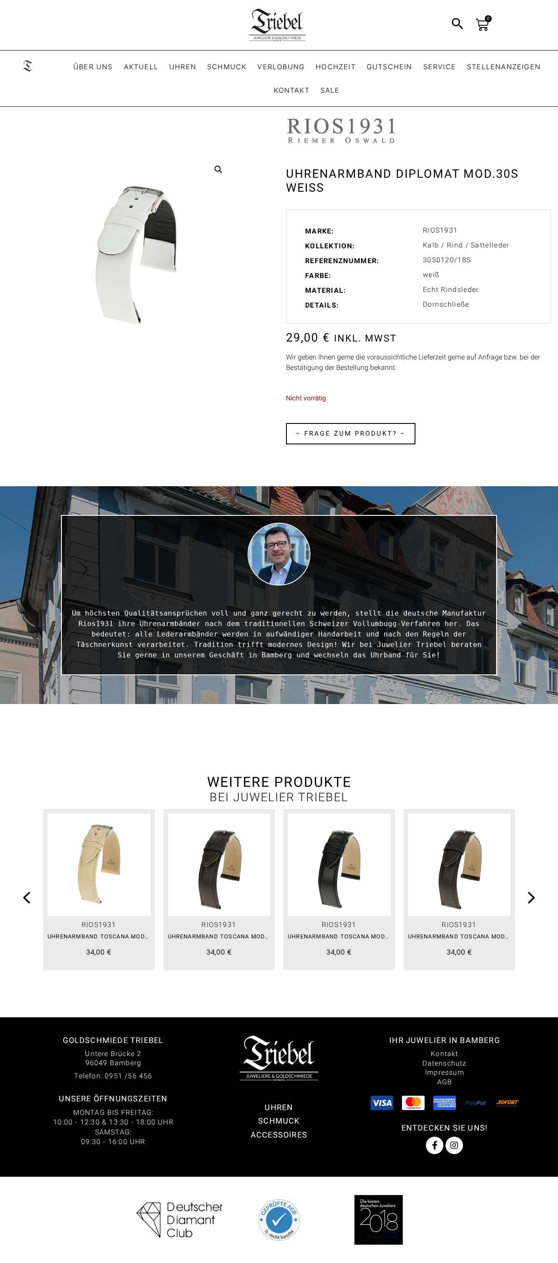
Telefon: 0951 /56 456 (113, 1076)
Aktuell (141, 66)
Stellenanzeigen (504, 66)
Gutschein (389, 66)
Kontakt (291, 90)
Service (439, 66)
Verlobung (281, 66)
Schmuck (226, 66)
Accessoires (279, 1134)
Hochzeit (336, 66)
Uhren (182, 66)
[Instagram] (454, 1145)
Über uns (93, 66)
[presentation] (26, 899)
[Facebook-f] (434, 1145)
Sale (330, 90)
